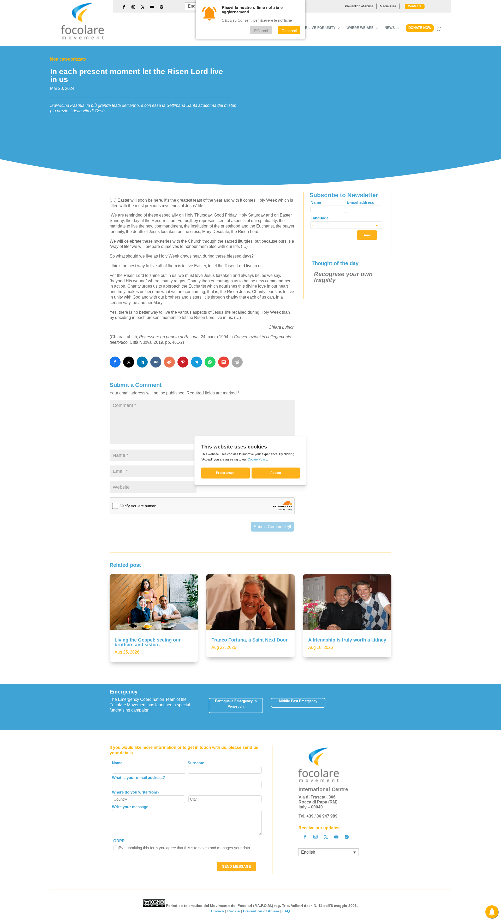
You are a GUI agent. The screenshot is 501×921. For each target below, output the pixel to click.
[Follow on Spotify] (161, 7)
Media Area (388, 6)
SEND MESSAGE (236, 866)
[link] (115, 362)
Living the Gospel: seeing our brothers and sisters (148, 642)
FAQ (286, 911)
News (390, 28)
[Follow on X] (142, 7)
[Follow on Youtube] (152, 7)
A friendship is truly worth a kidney (347, 640)
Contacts (414, 6)
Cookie (233, 911)
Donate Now (419, 28)
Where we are (360, 28)
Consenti (289, 30)
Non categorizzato (68, 59)
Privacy (217, 911)
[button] (391, 707)
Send (367, 235)
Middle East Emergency (298, 701)
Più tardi (261, 30)
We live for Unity (319, 28)
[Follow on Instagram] (133, 7)
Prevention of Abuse (359, 6)
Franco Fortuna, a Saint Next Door (249, 640)
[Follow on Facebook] (124, 7)
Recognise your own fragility (343, 277)
